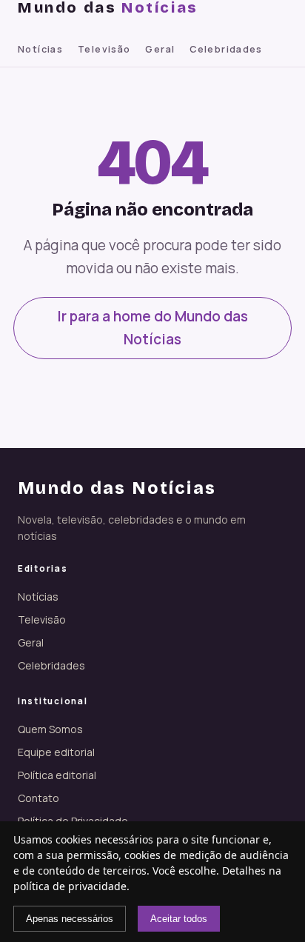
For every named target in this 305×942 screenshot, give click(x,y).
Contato (38, 798)
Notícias (40, 49)
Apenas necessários (69, 918)
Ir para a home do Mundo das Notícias (152, 328)
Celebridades (226, 49)
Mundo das (108, 7)
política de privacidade (70, 886)
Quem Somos (50, 729)
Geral (160, 49)
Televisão (104, 49)
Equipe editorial (56, 752)
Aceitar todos (178, 918)
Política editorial (57, 775)
